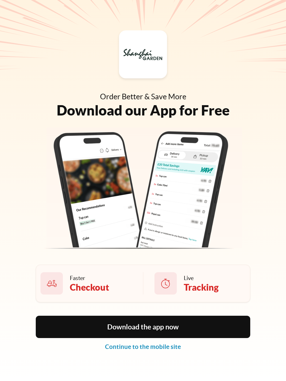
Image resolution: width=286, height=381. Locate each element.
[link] (143, 347)
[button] (143, 327)
